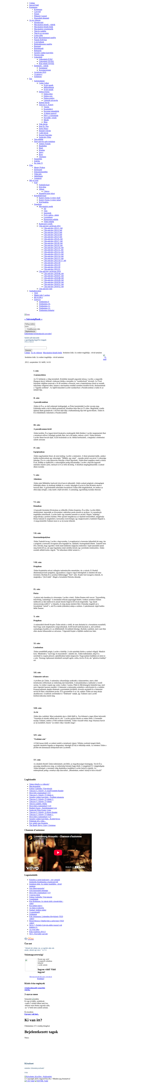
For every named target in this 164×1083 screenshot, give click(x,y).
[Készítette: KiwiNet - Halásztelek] (38, 1077)
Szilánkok (33, 914)
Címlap (27, 353)
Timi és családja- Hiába (38, 804)
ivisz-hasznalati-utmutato (38, 890)
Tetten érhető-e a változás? (39, 784)
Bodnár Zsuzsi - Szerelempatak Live (43, 808)
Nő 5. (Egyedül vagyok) (38, 934)
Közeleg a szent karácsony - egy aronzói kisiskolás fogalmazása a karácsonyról (44, 881)
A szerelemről (34, 912)
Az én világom (36, 353)
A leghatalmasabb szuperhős (34, 988)
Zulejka (27, 990)
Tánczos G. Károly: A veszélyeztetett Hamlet (46, 791)
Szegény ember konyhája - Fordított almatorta (46, 797)
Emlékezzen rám (33, 329)
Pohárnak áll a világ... (37, 821)
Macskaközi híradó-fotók (52, 353)
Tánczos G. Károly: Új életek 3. (41, 799)
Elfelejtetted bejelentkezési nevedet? (38, 334)
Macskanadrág (34, 786)
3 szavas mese (34, 895)
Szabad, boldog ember (37, 910)
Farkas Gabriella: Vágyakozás (40, 789)
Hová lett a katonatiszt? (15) (40, 793)
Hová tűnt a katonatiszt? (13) (40, 817)
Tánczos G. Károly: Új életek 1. (41, 814)
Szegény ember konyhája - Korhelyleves (44, 819)
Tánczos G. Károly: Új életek (40, 801)
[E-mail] (104, 359)
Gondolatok (33, 899)
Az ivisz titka (34, 929)
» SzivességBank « (33, 319)
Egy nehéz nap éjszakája (38, 823)
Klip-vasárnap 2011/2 (37, 932)
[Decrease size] (25, 345)
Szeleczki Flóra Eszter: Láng (40, 810)
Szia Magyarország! (36, 888)
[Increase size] (24, 345)
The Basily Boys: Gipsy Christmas (42, 825)
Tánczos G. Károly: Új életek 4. (41, 795)
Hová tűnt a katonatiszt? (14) (40, 806)
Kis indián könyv (35, 906)
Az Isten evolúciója (36, 908)
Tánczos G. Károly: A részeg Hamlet (43, 812)
